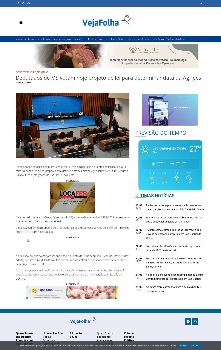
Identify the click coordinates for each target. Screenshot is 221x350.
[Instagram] (23, 3)
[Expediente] (22, 29)
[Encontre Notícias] (201, 3)
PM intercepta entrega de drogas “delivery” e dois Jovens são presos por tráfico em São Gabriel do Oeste (108, 39)
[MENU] (20, 22)
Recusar (195, 345)
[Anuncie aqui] (27, 29)
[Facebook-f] (18, 3)
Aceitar (183, 345)
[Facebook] (188, 321)
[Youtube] (28, 3)
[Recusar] (217, 345)
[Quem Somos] (18, 29)
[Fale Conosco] (31, 29)
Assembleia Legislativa (32, 72)
